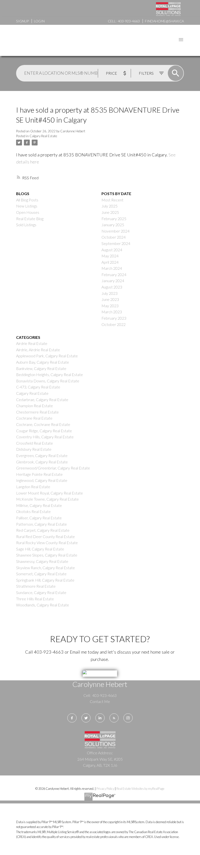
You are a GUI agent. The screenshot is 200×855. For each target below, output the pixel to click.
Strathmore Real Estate (36, 586)
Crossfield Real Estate (34, 443)
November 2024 (115, 231)
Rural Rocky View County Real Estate (47, 542)
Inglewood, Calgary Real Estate (41, 480)
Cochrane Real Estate (34, 418)
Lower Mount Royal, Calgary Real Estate (49, 493)
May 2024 (110, 255)
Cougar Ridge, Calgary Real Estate (44, 430)
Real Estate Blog (29, 218)
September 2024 (115, 243)
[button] (71, 717)
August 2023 (111, 287)
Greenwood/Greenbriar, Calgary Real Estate (53, 468)
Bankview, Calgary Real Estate (41, 368)
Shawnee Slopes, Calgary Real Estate (46, 555)
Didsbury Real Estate (33, 449)
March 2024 (111, 268)
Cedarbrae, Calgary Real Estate (42, 399)
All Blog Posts (27, 200)
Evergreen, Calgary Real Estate (42, 455)
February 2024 (113, 274)
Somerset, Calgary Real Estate (41, 573)
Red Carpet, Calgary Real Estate (43, 530)
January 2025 (112, 224)
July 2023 (109, 293)
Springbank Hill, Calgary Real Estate (45, 580)
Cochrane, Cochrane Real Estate (43, 424)
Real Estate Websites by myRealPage (140, 789)
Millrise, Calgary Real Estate (39, 505)
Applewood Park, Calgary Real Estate (47, 355)
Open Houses (27, 212)
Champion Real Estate (34, 405)
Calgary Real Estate (43, 136)
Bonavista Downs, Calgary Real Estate (47, 380)
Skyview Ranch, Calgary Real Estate (45, 567)
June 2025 (110, 212)
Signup (22, 21)
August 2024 (111, 249)
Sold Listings (26, 224)
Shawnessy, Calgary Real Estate (42, 561)
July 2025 (109, 206)
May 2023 (110, 305)
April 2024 (110, 262)
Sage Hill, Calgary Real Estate (40, 549)
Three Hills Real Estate (35, 598)
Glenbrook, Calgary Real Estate (42, 461)
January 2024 (112, 280)
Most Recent (112, 200)
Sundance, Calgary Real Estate (41, 592)
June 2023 (110, 299)
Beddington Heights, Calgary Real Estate (49, 374)
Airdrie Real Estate (31, 343)
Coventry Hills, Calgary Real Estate (45, 436)
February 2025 (113, 218)
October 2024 (113, 237)
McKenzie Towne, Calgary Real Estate (47, 499)
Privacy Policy (105, 789)
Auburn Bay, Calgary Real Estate (42, 362)
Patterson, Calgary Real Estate (41, 524)
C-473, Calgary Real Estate (38, 387)
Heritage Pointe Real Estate (39, 474)
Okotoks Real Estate (33, 511)
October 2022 (113, 324)
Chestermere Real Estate (37, 412)
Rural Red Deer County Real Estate (45, 536)
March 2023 (111, 311)
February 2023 (113, 318)
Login (39, 21)
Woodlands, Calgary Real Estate (42, 605)
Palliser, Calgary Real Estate (39, 517)
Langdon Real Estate (33, 486)
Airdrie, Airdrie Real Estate (38, 349)
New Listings (26, 206)
